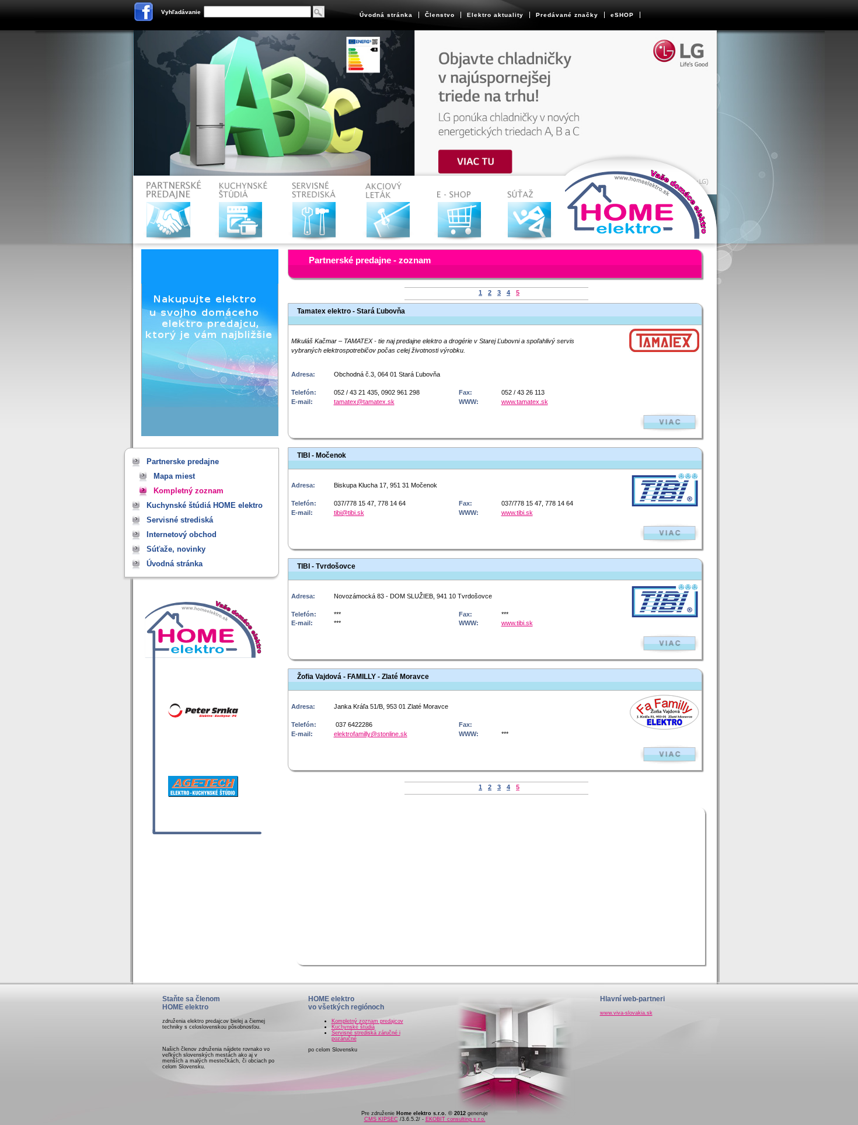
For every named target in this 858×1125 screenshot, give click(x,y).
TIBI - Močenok (321, 455)
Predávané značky (567, 15)
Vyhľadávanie (181, 12)
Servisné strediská (316, 209)
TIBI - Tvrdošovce (326, 566)
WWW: (469, 401)
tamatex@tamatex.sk (364, 401)
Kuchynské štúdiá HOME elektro (243, 209)
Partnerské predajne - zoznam (370, 260)
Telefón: (303, 392)
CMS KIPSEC (381, 1119)
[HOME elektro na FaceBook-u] (144, 14)
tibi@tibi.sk (349, 512)
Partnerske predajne (170, 209)
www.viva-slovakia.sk (626, 1013)
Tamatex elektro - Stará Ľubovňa (351, 311)
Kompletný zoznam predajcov (367, 1021)
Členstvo (440, 15)
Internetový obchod (462, 209)
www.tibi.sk (517, 512)
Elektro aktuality (495, 15)
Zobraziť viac (669, 422)
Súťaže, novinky (535, 209)
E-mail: (302, 401)
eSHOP (622, 15)
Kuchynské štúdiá (353, 1027)
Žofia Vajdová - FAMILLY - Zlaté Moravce (363, 677)
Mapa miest (174, 476)
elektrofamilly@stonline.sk (370, 733)
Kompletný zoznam (189, 490)
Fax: (465, 392)
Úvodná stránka (386, 15)
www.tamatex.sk (524, 401)
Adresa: (303, 374)
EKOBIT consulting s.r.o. (455, 1119)
